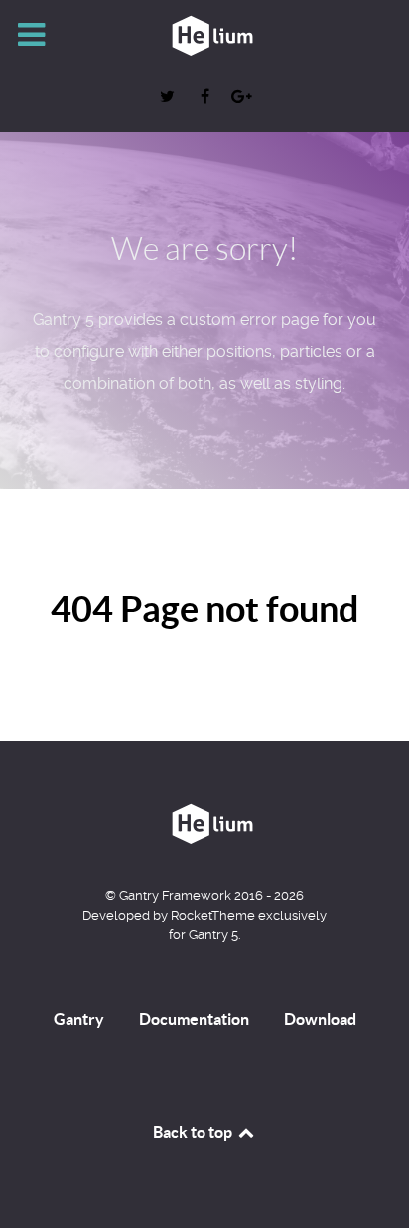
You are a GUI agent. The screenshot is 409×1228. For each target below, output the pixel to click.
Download (320, 1019)
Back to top (194, 1132)
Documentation (194, 1019)
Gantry (79, 1019)
